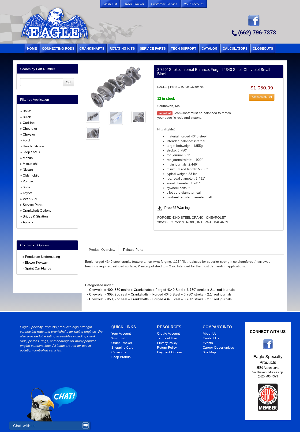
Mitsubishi (30, 164)
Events (208, 343)
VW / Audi (30, 199)
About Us (209, 333)
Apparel (28, 222)
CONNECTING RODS (58, 48)
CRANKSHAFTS (91, 48)
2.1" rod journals (222, 290)
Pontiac (28, 181)
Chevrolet (30, 128)
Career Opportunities (218, 347)
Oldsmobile (31, 175)
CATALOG (210, 48)
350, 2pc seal (117, 299)
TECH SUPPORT (183, 48)
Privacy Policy (167, 343)
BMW (27, 111)
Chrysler (29, 134)
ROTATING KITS (122, 48)
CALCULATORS (235, 48)
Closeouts (118, 352)
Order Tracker (121, 343)
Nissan (28, 169)
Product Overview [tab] (102, 249)
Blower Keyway (36, 262)
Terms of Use (167, 338)
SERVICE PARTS (153, 48)
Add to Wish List (261, 97)
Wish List (118, 338)
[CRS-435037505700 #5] (93, 133)
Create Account (168, 333)
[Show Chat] (85, 425)
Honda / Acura (33, 146)
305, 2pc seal (117, 294)
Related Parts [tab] (133, 249)
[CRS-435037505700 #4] (138, 116)
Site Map (209, 352)
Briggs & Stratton (35, 216)
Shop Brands (121, 357)
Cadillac (28, 123)
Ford (26, 140)
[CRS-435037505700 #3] (116, 117)
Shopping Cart (122, 347)
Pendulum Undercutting (42, 256)
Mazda (28, 158)
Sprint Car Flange (38, 268)
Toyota (28, 193)
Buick (27, 117)
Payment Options (170, 352)
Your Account (121, 333)
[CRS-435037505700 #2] (93, 116)
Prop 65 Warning (177, 208)
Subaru (28, 187)
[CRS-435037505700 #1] (115, 87)
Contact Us (211, 338)
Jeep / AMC (31, 152)
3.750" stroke (196, 290)
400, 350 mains (118, 290)
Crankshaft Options (37, 210)
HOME (32, 48)
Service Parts (32, 205)
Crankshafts (143, 290)
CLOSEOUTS (263, 48)
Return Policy (167, 347)
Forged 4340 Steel (169, 290)
